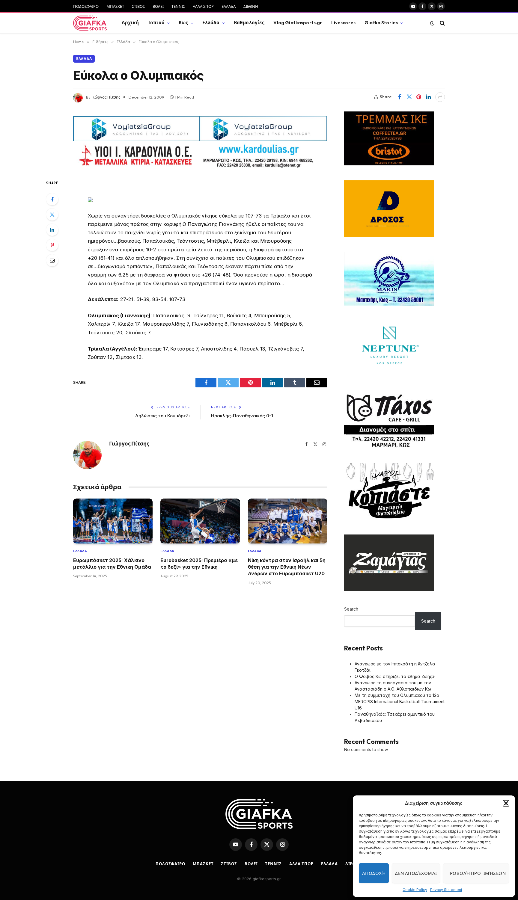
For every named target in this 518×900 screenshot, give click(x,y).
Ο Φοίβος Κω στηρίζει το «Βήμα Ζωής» (395, 676)
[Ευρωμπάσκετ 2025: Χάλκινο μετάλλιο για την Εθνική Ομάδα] (113, 521)
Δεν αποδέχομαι (416, 873)
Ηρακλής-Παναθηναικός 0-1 (242, 416)
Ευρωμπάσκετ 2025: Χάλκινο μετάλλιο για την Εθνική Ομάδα (112, 563)
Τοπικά (156, 22)
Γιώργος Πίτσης (105, 97)
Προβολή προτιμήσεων (476, 873)
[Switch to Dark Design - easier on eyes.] (432, 23)
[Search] (442, 23)
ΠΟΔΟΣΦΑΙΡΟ (86, 6)
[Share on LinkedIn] (428, 97)
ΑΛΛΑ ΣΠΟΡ (203, 6)
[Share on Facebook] (399, 97)
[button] (506, 803)
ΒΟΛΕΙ (158, 6)
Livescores (343, 22)
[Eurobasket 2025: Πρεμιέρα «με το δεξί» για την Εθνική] (200, 521)
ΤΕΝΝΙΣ (178, 6)
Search (351, 608)
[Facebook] (52, 199)
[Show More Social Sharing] (440, 97)
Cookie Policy (415, 889)
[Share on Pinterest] (418, 97)
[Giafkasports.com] (90, 23)
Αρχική (130, 22)
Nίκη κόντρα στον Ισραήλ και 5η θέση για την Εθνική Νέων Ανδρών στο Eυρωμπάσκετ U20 (287, 567)
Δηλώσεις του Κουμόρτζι (162, 416)
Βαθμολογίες (249, 22)
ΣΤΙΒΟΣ (138, 6)
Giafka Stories (381, 22)
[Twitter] (52, 215)
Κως (183, 22)
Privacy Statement (446, 889)
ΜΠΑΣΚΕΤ (115, 6)
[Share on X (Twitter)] (409, 97)
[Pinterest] (52, 245)
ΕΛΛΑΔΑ (229, 6)
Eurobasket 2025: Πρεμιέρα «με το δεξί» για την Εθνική (199, 563)
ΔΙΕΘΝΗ (250, 6)
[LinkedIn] (52, 230)
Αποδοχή (374, 873)
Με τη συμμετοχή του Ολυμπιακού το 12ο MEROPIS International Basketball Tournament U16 (400, 701)
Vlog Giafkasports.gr (297, 22)
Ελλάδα (211, 22)
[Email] (52, 260)
